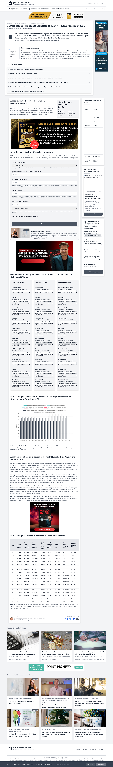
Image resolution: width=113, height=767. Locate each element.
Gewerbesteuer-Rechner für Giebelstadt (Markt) (22, 73)
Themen (24, 9)
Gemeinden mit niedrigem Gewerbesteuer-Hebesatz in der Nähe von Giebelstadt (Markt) (35, 78)
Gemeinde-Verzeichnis (60, 9)
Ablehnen (90, 764)
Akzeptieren (100, 764)
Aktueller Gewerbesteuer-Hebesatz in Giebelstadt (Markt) (25, 69)
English (102, 3)
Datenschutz (93, 749)
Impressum (101, 749)
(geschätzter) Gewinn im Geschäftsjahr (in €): (26, 172)
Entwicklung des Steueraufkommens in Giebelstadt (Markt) (26, 91)
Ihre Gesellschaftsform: (19, 162)
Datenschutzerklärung (62, 764)
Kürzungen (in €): (17, 190)
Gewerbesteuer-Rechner (39, 9)
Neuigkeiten (13, 9)
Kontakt (90, 3)
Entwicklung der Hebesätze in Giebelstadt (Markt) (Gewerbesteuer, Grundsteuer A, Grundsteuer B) (38, 82)
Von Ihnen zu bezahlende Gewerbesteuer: (25, 216)
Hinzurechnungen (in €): (19, 179)
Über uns (96, 3)
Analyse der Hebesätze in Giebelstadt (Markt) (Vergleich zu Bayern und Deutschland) (34, 87)
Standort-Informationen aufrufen (21, 291)
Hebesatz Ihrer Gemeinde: (20, 201)
